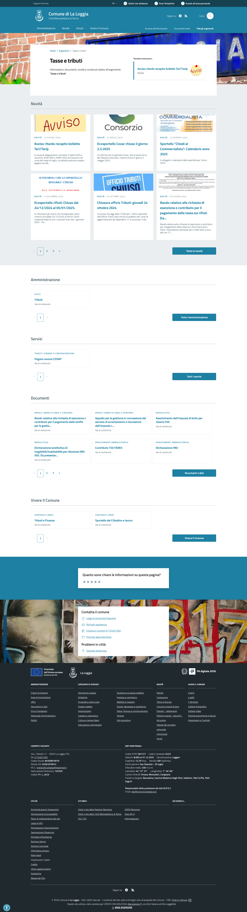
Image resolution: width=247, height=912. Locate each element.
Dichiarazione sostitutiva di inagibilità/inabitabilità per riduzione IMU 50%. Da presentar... (59, 451)
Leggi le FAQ (37, 823)
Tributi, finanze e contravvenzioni (54, 353)
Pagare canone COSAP (47, 359)
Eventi (191, 693)
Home (53, 50)
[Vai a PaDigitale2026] (198, 671)
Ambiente (82, 697)
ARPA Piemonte (132, 809)
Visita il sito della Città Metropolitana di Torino (99, 814)
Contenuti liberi (44, 514)
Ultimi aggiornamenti (41, 869)
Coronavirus (162, 697)
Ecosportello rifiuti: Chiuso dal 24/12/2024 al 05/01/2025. (56, 205)
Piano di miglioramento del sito (45, 818)
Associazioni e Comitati (199, 720)
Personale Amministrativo (43, 715)
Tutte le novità (194, 251)
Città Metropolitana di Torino (64, 18)
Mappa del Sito (38, 878)
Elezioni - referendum (167, 711)
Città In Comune (179, 900)
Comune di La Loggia (68, 13)
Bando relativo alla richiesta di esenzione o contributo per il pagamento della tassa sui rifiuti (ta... (183, 210)
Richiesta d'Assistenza (41, 837)
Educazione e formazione (90, 725)
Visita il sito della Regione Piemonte (95, 809)
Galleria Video (194, 711)
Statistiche (36, 873)
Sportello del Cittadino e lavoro (114, 520)
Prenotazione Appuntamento (44, 828)
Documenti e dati (194, 473)
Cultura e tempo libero (88, 720)
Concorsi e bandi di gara (168, 706)
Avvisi (159, 738)
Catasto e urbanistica (88, 715)
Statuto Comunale (39, 846)
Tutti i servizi (194, 376)
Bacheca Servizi (38, 841)
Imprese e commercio (127, 697)
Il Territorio (193, 702)
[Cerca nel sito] (210, 15)
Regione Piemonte (41, 3)
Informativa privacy (40, 850)
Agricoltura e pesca (87, 693)
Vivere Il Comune (194, 538)
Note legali (36, 855)
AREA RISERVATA (123, 907)
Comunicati (162, 734)
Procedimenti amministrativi (112, 442)
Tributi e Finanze (44, 520)
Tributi (38, 299)
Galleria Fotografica (197, 706)
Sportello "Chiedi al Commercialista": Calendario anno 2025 (185, 149)
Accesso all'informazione (156, 28)
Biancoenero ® (135, 904)
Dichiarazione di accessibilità (44, 814)
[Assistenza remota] (190, 900)
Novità (38, 137)
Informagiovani (132, 818)
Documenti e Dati (39, 706)
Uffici (37, 294)
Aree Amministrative (40, 697)
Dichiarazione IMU (167, 447)
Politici (34, 720)
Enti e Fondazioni (39, 711)
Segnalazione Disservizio (42, 832)
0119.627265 (41, 757)
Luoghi (191, 697)
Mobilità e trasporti (126, 702)
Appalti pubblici (85, 706)
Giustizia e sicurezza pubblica (130, 693)
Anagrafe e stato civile (88, 702)
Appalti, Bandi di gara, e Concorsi (53, 412)
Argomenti (64, 50)
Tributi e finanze (164, 702)
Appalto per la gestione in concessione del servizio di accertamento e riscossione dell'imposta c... (120, 422)
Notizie (160, 693)
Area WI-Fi (130, 814)
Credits (34, 864)
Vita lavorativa (124, 720)
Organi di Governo (39, 693)
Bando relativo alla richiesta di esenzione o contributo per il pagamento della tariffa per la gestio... (60, 422)
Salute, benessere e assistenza (131, 706)
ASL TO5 (82, 818)
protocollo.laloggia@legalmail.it (52, 767)
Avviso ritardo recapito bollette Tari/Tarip (163, 68)
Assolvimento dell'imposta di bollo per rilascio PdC (179, 420)
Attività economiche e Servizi (202, 715)
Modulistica (163, 412)
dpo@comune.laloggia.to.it (144, 791)
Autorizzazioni (84, 711)
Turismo (120, 715)
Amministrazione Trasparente (45, 809)
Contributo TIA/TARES (108, 447)
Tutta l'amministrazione (194, 317)
